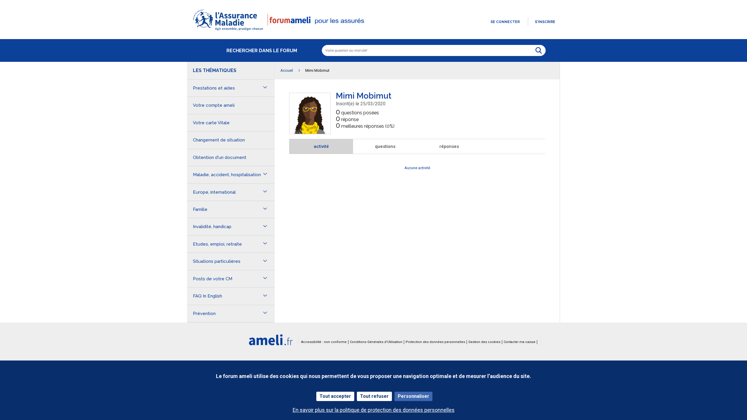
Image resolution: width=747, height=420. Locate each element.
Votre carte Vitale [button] (211, 122)
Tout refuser (374, 396)
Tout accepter (335, 396)
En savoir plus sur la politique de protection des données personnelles (374, 410)
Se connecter (505, 22)
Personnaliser (413, 396)
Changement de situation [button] (219, 140)
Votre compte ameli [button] (214, 105)
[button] (373, 31)
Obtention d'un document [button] (219, 157)
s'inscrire (545, 22)
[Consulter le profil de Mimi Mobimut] (309, 132)
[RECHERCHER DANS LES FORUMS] (539, 50)
